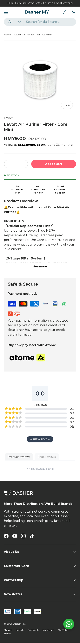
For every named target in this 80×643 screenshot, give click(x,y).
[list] (40, 76)
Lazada (20, 629)
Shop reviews (47, 457)
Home (7, 34)
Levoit (8, 118)
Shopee (8, 629)
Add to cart (53, 164)
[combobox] (40, 22)
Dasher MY (19, 623)
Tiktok (7, 633)
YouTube (63, 629)
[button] (74, 12)
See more (40, 266)
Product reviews (19, 457)
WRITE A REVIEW (40, 439)
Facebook (33, 629)
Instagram (48, 629)
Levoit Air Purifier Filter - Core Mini (33, 34)
